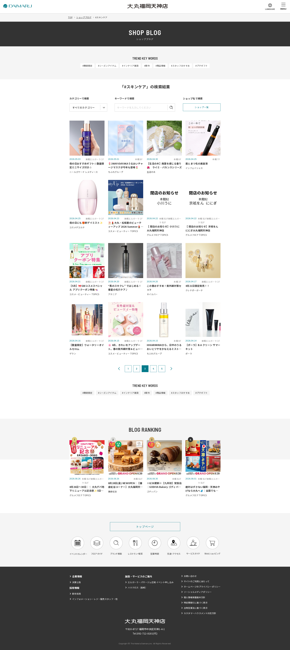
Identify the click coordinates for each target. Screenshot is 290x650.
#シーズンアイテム (107, 65)
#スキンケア (101, 17)
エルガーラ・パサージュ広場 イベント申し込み (151, 582)
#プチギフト (201, 65)
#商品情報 (161, 65)
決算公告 (76, 582)
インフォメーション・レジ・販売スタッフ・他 (95, 598)
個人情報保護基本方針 (194, 597)
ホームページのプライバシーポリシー (202, 586)
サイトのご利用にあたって (197, 581)
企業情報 (77, 576)
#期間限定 (87, 65)
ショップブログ (83, 17)
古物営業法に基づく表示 (196, 607)
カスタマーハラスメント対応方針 (200, 613)
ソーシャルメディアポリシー (198, 591)
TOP (70, 17)
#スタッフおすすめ (180, 65)
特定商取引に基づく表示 (196, 602)
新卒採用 (76, 593)
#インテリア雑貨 (130, 65)
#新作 (147, 65)
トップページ (145, 526)
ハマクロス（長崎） (137, 587)
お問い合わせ (190, 576)
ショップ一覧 (202, 107)
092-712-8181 (145, 633)
